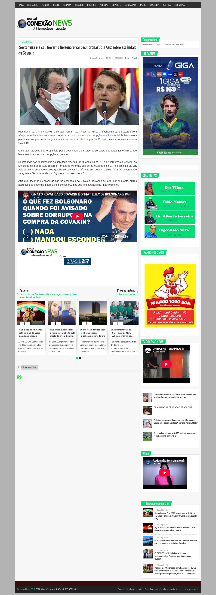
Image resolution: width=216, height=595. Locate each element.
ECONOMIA (179, 5)
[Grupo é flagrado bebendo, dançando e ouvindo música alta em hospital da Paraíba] (148, 541)
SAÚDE (142, 5)
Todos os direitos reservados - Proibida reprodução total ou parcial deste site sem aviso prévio (158, 589)
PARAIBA (67, 5)
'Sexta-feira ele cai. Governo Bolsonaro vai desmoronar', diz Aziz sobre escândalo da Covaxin (77, 50)
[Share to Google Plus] (41, 316)
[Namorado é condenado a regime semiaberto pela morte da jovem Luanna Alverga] (62, 313)
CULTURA (154, 5)
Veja (22, 135)
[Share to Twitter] (37, 316)
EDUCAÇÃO (130, 5)
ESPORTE (116, 5)
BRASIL (55, 5)
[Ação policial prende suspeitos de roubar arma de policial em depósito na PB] (148, 528)
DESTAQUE (32, 5)
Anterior (137, 313)
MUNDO (45, 5)
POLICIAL (104, 5)
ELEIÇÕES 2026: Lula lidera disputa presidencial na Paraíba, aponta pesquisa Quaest (172, 556)
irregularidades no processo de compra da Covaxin (76, 139)
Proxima (18, 313)
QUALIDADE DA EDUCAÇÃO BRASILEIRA (173, 407)
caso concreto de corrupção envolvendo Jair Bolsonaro (101, 135)
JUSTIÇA (167, 5)
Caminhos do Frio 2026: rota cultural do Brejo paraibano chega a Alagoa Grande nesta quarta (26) (31, 336)
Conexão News (97, 58)
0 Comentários (30, 367)
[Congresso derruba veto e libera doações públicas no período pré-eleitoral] (93, 313)
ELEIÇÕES (41, 10)
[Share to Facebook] (33, 316)
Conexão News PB (25, 589)
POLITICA (91, 5)
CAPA (21, 5)
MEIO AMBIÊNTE (26, 10)
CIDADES (79, 5)
